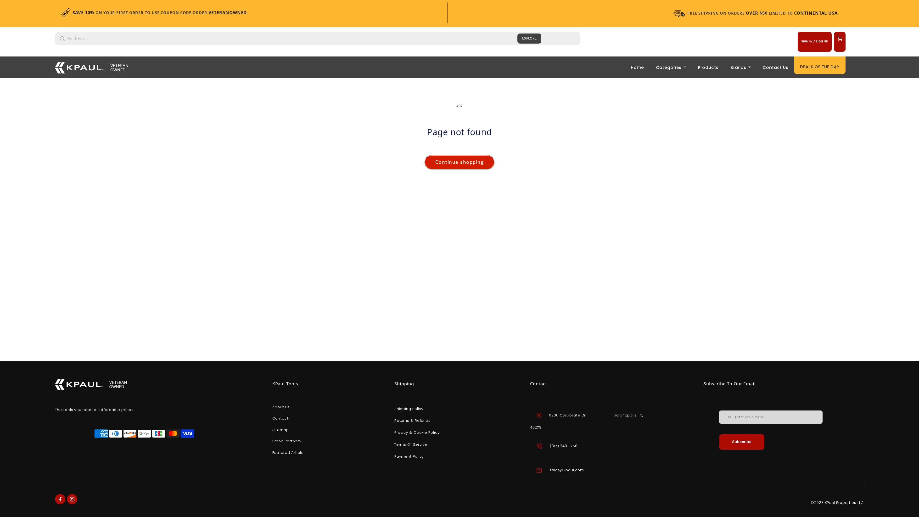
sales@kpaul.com (566, 470)
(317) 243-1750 (563, 445)
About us (281, 407)
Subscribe (741, 441)
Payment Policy (409, 456)
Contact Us (775, 67)
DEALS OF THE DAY (819, 67)
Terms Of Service (410, 444)
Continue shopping (459, 162)
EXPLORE (529, 38)
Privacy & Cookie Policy (417, 432)
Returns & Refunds (412, 420)
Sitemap (280, 429)
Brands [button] (738, 67)
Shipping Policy (409, 408)
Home (637, 67)
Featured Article (288, 452)
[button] (839, 38)
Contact (280, 418)
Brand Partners (286, 441)
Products (708, 67)
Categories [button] (669, 67)
